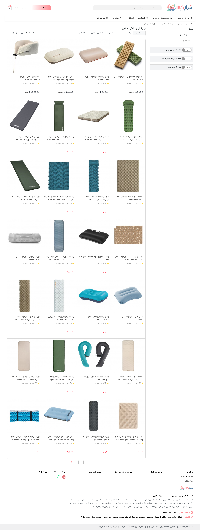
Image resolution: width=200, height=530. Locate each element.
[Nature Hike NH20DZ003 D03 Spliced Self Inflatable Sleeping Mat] (59, 356)
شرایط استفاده (187, 476)
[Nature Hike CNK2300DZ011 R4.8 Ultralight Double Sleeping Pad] (128, 416)
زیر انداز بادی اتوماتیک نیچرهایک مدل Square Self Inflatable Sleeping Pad (26, 378)
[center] (159, 7)
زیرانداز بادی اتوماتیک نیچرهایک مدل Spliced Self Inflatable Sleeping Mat (61, 378)
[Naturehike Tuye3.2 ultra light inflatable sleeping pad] (59, 296)
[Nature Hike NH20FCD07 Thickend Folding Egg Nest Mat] (24, 416)
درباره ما (190, 472)
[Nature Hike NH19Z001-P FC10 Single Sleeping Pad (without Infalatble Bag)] (93, 416)
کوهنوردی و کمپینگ (166, 24)
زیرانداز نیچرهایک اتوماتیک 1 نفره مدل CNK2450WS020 (26, 198)
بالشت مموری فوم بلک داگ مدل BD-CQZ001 (94, 258)
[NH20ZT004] (93, 356)
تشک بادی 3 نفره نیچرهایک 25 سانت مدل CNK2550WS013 (96, 138)
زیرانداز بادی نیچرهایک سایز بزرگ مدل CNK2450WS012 (60, 318)
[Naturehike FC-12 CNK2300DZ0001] (128, 116)
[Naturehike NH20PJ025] (128, 56)
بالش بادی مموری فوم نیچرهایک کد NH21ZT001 (94, 78)
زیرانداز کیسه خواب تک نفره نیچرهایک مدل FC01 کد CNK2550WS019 (97, 198)
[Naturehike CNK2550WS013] (93, 116)
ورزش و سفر (183, 18)
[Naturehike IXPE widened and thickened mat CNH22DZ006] (24, 236)
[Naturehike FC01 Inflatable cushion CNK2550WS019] (93, 176)
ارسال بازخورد (188, 481)
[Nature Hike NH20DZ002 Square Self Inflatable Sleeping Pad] (24, 356)
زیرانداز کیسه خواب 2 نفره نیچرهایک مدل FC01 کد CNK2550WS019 (59, 198)
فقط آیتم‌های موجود (173, 50)
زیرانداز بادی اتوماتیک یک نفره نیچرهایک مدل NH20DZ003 (27, 138)
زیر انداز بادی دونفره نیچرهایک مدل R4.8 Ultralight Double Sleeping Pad (128, 438)
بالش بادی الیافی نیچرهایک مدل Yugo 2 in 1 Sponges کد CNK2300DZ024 (60, 78)
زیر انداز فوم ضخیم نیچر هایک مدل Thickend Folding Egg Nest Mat (25, 438)
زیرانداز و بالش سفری (147, 24)
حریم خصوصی (95, 472)
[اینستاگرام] (64, 477)
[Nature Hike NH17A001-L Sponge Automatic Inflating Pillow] (59, 416)
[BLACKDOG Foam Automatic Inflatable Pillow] (93, 236)
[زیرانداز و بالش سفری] (100, 488)
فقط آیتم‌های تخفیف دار (171, 58)
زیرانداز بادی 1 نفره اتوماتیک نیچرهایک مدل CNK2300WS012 (129, 378)
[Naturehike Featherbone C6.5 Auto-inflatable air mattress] (128, 356)
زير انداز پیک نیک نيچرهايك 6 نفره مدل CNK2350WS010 (129, 258)
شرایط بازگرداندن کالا (123, 472)
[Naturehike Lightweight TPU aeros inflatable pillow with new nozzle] (93, 296)
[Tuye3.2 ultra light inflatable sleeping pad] (128, 176)
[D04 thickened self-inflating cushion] (24, 176)
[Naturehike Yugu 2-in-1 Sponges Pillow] (59, 56)
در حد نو (101, 18)
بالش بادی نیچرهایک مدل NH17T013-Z (98, 318)
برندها (116, 18)
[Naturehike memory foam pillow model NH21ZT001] (93, 56)
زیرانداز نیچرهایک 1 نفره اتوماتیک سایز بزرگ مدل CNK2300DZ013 (60, 258)
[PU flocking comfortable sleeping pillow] (128, 296)
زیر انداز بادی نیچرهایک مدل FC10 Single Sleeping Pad (95, 438)
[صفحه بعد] (71, 462)
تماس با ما (41, 8)
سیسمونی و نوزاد (161, 18)
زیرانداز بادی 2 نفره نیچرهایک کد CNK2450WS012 (130, 198)
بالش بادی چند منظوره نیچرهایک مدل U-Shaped (95, 378)
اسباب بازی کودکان (136, 18)
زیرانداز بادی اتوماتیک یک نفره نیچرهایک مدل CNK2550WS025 (60, 138)
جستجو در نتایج (185, 34)
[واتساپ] (58, 477)
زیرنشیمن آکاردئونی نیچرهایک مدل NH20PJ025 (128, 78)
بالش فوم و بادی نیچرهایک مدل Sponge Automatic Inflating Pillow (61, 438)
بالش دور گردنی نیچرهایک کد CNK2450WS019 (27, 78)
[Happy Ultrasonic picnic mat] (128, 236)
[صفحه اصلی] (192, 24)
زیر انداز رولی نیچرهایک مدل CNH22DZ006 (28, 258)
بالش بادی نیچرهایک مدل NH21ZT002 (132, 318)
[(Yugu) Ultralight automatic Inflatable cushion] (59, 236)
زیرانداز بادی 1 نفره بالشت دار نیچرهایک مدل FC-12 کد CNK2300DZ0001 (131, 138)
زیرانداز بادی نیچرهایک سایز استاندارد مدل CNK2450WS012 (26, 318)
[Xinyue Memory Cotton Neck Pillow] (24, 56)
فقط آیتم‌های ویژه (174, 67)
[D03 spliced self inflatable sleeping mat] (24, 116)
